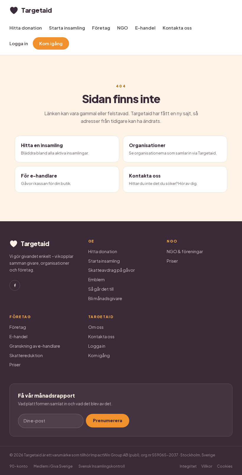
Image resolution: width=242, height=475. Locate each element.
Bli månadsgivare (105, 298)
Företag (101, 27)
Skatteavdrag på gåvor (111, 270)
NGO (122, 27)
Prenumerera (107, 420)
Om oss (96, 327)
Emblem (96, 279)
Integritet (188, 466)
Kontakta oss (177, 27)
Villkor (206, 466)
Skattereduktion (26, 355)
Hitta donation (25, 27)
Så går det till (101, 289)
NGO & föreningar (185, 251)
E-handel (145, 27)
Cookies (225, 466)
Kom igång (51, 43)
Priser (172, 260)
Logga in (18, 43)
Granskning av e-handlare (34, 346)
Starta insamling (67, 27)
